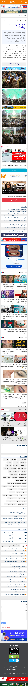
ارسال (3, 623)
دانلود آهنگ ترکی (22, 498)
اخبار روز (16, 666)
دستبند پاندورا (8, 465)
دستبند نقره (16, 462)
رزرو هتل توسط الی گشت (13, 471)
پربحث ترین (2, 545)
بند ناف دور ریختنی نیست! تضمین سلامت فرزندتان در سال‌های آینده (15, 228)
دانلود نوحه (12, 492)
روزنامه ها (23, 532)
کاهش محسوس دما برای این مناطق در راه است (16, 597)
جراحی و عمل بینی (22, 504)
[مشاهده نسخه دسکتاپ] (2, 2)
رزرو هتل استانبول (14, 474)
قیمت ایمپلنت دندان (22, 459)
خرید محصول (14, 200)
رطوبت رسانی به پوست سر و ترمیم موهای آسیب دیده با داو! (14, 221)
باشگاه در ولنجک (6, 477)
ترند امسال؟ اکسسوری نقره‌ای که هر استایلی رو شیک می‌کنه (15, 217)
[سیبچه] (14, 649)
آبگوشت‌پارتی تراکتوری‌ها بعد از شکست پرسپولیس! (15, 594)
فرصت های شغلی (16, 668)
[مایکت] (14, 661)
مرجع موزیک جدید (22, 468)
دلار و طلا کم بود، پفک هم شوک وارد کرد (17, 566)
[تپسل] (2, 147)
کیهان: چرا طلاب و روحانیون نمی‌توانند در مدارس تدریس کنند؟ (15, 512)
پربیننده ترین (9, 545)
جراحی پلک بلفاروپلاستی (21, 480)
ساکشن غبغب (23, 462)
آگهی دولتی (20, 669)
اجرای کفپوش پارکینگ (12, 498)
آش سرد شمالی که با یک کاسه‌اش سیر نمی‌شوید (16, 586)
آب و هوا (10, 535)
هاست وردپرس (23, 495)
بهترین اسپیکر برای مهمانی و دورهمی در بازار (17, 209)
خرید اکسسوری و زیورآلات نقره (19, 465)
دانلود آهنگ (23, 471)
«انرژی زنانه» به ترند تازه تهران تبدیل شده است (16, 571)
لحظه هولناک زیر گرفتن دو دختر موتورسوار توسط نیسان (14, 561)
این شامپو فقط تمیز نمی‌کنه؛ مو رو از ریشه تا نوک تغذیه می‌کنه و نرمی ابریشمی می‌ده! (14, 224)
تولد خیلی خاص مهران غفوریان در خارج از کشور (16, 579)
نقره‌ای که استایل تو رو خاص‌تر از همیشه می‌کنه (16, 213)
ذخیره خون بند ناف (22, 489)
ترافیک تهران (22, 538)
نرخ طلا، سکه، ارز (8, 532)
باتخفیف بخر (14, 170)
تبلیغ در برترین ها (8, 668)
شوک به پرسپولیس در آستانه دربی (18, 553)
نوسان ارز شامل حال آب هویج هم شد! (18, 589)
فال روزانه (10, 538)
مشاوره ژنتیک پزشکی (6, 486)
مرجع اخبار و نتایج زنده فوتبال (10, 468)
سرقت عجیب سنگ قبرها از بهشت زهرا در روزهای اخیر (15, 551)
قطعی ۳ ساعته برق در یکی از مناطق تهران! (17, 564)
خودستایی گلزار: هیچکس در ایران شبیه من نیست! (15, 558)
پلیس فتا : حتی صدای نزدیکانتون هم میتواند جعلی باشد (14, 215)
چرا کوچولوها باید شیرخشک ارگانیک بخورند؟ (17, 231)
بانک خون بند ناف (10, 501)
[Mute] (5, 161)
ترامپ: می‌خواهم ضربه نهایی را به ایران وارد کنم (16, 576)
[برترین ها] (12, 2)
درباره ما (5, 666)
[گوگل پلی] (14, 653)
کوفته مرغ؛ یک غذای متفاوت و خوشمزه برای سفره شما (15, 556)
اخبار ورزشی (11, 666)
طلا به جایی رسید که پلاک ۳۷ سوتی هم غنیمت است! (15, 548)
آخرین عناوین (23, 545)
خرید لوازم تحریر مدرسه (21, 501)
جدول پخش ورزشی (7, 541)
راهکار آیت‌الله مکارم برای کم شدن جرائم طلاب (15, 516)
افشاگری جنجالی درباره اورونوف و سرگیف (17, 581)
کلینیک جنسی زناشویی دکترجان (19, 486)
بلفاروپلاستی (6, 459)
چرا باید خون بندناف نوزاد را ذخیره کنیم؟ (18, 211)
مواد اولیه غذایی (22, 474)
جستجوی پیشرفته (12, 669)
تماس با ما (23, 668)
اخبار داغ (17, 545)
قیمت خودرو (22, 535)
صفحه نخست (22, 666)
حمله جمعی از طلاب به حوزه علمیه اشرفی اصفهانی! (14, 522)
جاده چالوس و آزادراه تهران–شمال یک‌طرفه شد (16, 569)
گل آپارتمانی (14, 477)
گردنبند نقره (9, 462)
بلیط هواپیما (13, 459)
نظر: (26, 610)
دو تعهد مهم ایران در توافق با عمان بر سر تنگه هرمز (16, 584)
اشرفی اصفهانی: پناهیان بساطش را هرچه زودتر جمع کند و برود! (14, 519)
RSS (7, 669)
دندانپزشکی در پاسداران (21, 492)
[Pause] (3, 161)
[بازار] (14, 657)
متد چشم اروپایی (22, 477)
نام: (26, 604)
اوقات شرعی (22, 541)
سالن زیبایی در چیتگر (11, 489)
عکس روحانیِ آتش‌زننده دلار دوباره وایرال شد (15, 525)
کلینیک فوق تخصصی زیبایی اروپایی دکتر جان (16, 483)
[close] (1, 676)
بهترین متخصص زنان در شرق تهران (10, 495)
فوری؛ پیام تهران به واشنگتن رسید (19, 592)
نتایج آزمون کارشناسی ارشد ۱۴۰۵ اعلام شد (17, 574)
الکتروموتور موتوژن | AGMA (10, 504)
